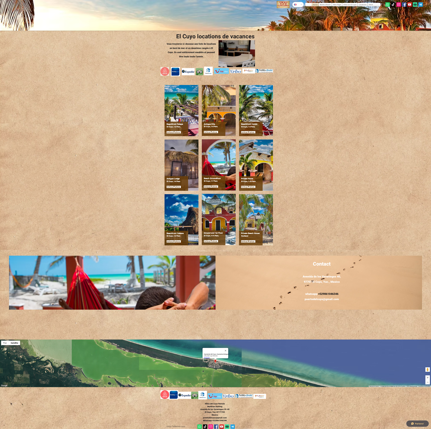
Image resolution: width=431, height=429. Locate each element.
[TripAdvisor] (415, 4)
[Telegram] (420, 4)
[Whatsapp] (387, 4)
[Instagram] (398, 4)
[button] (252, 64)
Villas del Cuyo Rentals (215, 404)
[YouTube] (409, 4)
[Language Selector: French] (298, 4)
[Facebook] (404, 4)
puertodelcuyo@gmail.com (322, 299)
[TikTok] (393, 4)
